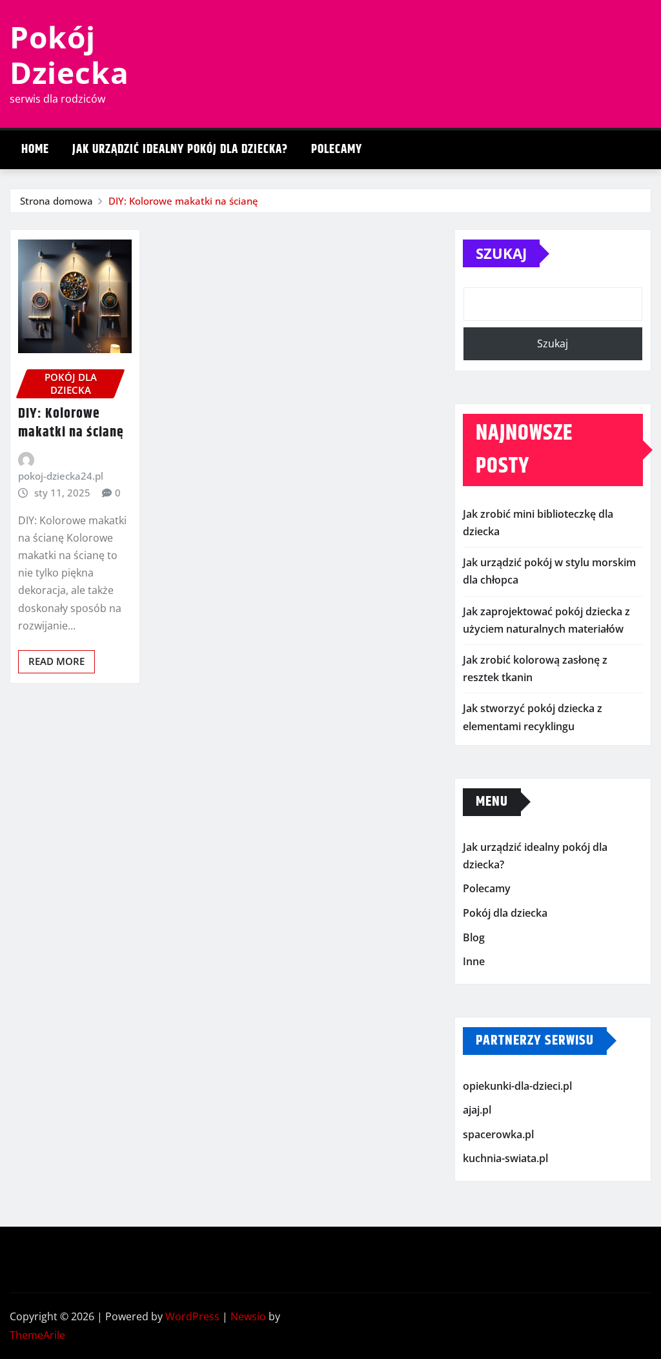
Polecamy (336, 149)
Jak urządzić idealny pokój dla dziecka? (180, 149)
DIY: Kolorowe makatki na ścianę (183, 200)
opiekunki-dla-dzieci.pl (517, 1086)
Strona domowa (56, 200)
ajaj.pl (477, 1110)
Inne (474, 961)
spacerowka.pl (498, 1134)
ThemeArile (37, 1335)
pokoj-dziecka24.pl (60, 475)
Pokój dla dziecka (505, 913)
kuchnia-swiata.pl (505, 1159)
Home (35, 149)
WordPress (192, 1316)
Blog (474, 937)
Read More (56, 661)
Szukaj (501, 253)
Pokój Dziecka (69, 54)
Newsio (248, 1316)
